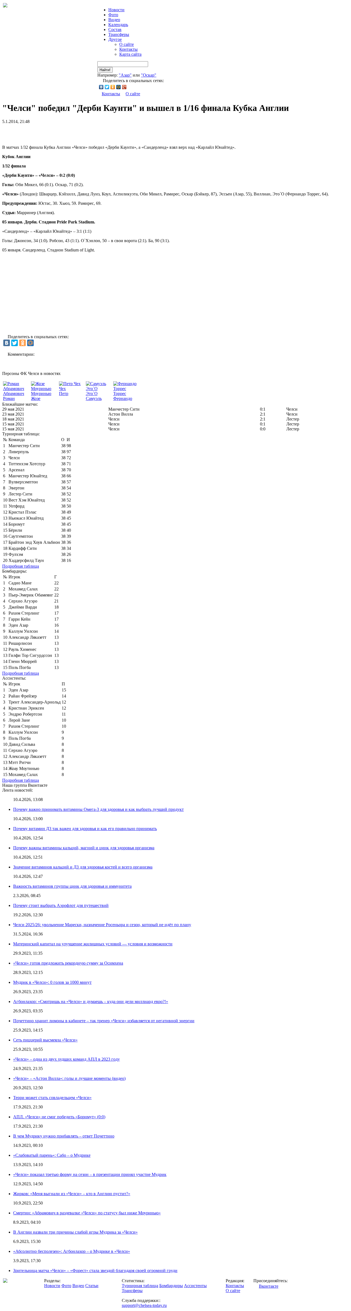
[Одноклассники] (113, 87)
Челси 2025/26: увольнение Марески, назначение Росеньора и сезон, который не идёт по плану (102, 924)
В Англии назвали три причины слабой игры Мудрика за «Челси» (75, 1232)
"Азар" (125, 75)
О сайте (126, 44)
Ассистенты (195, 1285)
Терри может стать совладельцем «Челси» (52, 1097)
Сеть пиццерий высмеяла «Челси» (45, 1040)
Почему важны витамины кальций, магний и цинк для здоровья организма (83, 847)
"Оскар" (148, 75)
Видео (114, 19)
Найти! (105, 70)
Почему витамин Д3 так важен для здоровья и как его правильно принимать (85, 828)
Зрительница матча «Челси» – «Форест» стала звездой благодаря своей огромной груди (95, 1270)
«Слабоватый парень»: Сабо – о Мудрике (51, 1155)
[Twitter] (107, 87)
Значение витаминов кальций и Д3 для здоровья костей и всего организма (82, 867)
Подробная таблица (20, 566)
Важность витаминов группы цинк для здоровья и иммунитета (72, 886)
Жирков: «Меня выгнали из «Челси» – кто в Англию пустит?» (71, 1193)
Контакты (128, 49)
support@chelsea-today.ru (144, 1305)
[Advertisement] (66, 132)
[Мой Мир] (118, 87)
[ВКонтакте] (101, 87)
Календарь (118, 24)
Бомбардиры (171, 1285)
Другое (115, 39)
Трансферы (118, 34)
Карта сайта (130, 54)
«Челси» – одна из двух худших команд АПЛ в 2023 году (66, 1059)
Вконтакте (268, 1286)
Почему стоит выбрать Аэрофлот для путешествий (61, 905)
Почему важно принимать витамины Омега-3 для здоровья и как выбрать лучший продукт (98, 809)
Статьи (91, 1285)
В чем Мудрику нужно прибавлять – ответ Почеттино (63, 1136)
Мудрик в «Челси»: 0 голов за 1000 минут (52, 982)
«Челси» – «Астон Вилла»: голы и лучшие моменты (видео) (69, 1078)
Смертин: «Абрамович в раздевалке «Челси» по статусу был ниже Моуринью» (87, 1213)
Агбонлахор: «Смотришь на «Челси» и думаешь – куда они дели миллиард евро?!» (90, 1001)
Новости (52, 1285)
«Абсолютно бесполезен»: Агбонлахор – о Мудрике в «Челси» (71, 1251)
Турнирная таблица (140, 1285)
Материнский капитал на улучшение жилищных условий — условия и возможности (92, 944)
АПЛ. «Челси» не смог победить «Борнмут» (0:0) (59, 1116)
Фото (113, 14)
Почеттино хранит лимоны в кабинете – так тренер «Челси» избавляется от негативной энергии (103, 1020)
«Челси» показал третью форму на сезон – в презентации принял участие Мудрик (89, 1174)
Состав (114, 29)
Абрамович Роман (13, 396)
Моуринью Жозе (41, 396)
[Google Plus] (124, 87)
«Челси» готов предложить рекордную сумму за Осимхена (68, 963)
